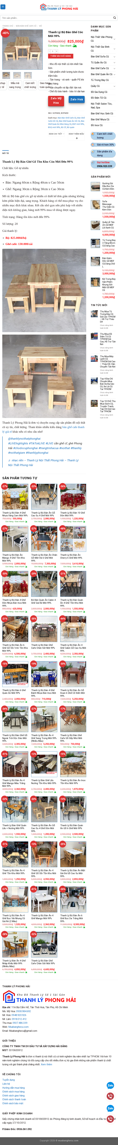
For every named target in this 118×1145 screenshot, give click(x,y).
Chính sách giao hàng (13, 1095)
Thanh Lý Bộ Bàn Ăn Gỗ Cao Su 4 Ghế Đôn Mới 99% (43, 828)
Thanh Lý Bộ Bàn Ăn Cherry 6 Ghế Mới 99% (71, 556)
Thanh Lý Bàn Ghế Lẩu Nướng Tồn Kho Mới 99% (43, 782)
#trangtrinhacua (49, 448)
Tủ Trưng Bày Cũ (100, 80)
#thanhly (76, 448)
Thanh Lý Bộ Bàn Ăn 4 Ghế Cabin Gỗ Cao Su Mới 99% (73, 648)
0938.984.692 (23, 1011)
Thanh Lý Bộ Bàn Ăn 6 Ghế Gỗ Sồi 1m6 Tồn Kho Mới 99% (15, 648)
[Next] (38, 50)
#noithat (64, 448)
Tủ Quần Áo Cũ (98, 62)
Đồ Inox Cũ (96, 125)
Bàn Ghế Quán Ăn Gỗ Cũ (69, 121)
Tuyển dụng (8, 1079)
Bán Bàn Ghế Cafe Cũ (26, 26)
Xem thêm (46, 1064)
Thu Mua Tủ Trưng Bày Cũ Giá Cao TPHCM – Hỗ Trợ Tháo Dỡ (107, 316)
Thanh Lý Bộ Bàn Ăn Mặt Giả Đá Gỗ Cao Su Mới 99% (72, 873)
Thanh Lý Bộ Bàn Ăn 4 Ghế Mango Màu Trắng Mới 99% (13, 783)
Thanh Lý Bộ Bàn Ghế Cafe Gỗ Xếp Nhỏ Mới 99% (71, 738)
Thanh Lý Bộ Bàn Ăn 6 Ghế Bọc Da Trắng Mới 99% (71, 918)
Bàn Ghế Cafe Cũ (100, 68)
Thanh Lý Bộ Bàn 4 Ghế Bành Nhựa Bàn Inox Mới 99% (43, 693)
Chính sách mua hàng (13, 1091)
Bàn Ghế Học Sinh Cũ (102, 113)
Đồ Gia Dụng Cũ (99, 92)
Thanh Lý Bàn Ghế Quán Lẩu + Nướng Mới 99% (14, 827)
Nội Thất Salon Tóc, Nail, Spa (101, 105)
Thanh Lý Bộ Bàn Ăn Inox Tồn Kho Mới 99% (72, 782)
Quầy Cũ (95, 86)
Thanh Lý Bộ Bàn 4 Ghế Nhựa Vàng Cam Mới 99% (15, 514)
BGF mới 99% (78, 124)
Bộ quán (70, 127)
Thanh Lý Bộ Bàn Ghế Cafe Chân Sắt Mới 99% (43, 646)
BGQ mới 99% (54, 127)
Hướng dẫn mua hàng (13, 1087)
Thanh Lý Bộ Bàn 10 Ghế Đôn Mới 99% (72, 514)
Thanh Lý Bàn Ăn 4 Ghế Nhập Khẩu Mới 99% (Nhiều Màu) (14, 963)
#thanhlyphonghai (37, 452)
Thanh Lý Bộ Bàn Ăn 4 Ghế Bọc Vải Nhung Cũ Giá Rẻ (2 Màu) (13, 918)
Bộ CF (63, 127)
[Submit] (114, 18)
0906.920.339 (104, 166)
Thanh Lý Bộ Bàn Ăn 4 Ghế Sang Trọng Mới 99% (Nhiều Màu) (44, 738)
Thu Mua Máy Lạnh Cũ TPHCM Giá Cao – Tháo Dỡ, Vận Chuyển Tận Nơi (107, 361)
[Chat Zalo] (110, 1108)
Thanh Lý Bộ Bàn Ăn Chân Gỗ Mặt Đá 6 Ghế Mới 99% (44, 558)
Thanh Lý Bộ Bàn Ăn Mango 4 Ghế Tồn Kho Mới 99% (13, 558)
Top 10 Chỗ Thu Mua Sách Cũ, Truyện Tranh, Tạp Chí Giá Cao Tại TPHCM (108, 406)
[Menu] (3, 6)
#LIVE (49, 443)
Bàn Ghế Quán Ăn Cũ (101, 74)
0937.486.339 (20, 1022)
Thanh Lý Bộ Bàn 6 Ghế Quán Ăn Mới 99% (14, 692)
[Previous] (7, 50)
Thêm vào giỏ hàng (60, 56)
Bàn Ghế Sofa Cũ (100, 56)
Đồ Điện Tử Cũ (98, 97)
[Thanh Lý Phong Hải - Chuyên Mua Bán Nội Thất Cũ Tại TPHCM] (59, 7)
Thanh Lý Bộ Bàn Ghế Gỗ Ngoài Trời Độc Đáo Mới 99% (14, 738)
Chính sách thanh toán (14, 1099)
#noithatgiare (16, 452)
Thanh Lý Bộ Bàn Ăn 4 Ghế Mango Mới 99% (42, 917)
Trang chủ (7, 26)
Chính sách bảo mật (12, 1103)
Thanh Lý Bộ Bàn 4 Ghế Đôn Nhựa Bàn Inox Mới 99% (14, 603)
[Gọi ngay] (110, 1118)
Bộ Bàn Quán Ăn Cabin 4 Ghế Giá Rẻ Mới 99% (43, 601)
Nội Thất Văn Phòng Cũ (101, 39)
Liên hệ (6, 1083)
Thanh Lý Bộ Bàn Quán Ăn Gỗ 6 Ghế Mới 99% (71, 827)
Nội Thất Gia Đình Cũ (100, 48)
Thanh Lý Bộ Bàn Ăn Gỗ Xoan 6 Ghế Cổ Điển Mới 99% (72, 693)
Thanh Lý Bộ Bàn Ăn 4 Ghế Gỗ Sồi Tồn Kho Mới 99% (43, 873)
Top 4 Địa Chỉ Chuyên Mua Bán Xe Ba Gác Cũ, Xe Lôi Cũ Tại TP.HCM (107, 383)
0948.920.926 (19, 1015)
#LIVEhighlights (18, 443)
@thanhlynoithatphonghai (24, 438)
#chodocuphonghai (25, 448)
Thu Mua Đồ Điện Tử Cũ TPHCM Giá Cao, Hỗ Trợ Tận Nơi (108, 339)
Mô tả (5, 153)
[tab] (5, 153)
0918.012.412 (19, 1019)
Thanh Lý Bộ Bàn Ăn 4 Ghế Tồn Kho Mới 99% (13, 872)
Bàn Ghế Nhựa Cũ (100, 119)
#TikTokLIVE (37, 443)
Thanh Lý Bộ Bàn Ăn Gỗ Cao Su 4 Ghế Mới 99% (43, 514)
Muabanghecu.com (18, 1026)
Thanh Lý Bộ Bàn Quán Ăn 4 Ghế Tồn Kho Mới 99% (71, 603)
